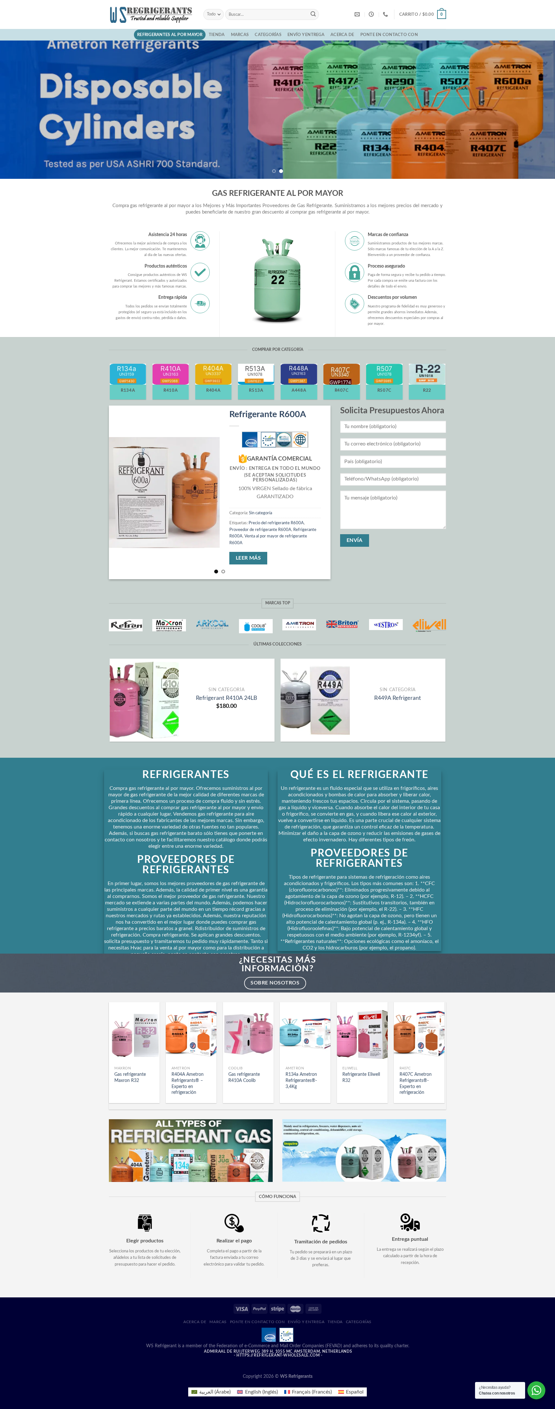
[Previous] (19, 110)
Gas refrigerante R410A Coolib (244, 1077)
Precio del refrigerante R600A (276, 523)
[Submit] (313, 14)
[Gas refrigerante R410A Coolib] (248, 1032)
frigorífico (297, 814)
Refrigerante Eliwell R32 (361, 1077)
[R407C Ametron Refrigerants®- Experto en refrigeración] (419, 1032)
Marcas (240, 35)
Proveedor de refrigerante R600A (260, 530)
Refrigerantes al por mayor (170, 35)
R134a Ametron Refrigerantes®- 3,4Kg (301, 1080)
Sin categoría (260, 513)
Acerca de (342, 35)
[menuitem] (211, 1391)
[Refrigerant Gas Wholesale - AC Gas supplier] (151, 14)
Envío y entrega (305, 35)
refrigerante (322, 877)
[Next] (536, 110)
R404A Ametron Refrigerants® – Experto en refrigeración (188, 1083)
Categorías (268, 35)
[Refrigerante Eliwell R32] (362, 1032)
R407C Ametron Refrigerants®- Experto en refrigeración (416, 1083)
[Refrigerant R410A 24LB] (144, 700)
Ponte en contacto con (389, 35)
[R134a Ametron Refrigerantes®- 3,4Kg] (305, 1032)
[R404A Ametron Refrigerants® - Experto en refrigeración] (191, 1032)
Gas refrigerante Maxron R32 (130, 1077)
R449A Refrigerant (397, 698)
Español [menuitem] (355, 1392)
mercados (137, 915)
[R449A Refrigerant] (315, 700)
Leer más (248, 558)
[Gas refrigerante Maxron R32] (134, 1032)
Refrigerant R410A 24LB (226, 698)
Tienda (217, 35)
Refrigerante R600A (267, 414)
